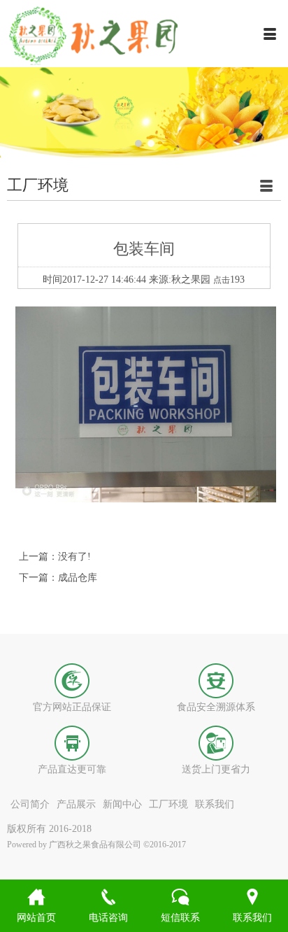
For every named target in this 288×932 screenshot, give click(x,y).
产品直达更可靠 (72, 769)
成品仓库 (77, 577)
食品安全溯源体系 (216, 707)
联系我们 (214, 804)
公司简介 (30, 804)
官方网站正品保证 (72, 707)
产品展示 (76, 804)
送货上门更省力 (216, 769)
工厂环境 (168, 804)
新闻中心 (122, 804)
